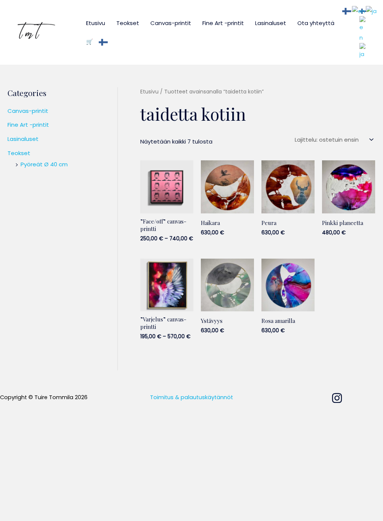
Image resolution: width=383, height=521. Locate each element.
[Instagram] (337, 398)
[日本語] (362, 51)
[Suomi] (103, 42)
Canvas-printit (170, 23)
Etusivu (95, 23)
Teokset (127, 23)
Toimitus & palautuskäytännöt (191, 397)
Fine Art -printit (223, 23)
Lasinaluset (270, 23)
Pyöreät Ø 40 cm (44, 164)
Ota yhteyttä (315, 23)
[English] (362, 29)
